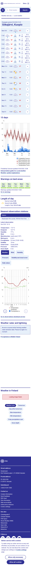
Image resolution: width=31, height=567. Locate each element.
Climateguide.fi (5, 514)
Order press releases (7, 504)
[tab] (5, 252)
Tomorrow (21, 405)
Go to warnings (6, 192)
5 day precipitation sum (15, 419)
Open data (4, 525)
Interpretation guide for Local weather (13, 171)
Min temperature (15, 416)
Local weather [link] (18, 16)
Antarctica (4, 529)
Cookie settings (5, 507)
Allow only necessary (15, 557)
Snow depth (15, 423)
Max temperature (15, 412)
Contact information (6, 494)
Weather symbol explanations (10, 173)
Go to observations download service (13, 317)
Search (25, 10)
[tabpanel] (15, 289)
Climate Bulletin (5, 516)
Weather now (10, 405)
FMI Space (4, 519)
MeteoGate (4, 523)
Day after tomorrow (15, 409)
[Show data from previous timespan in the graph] (5, 311)
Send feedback (5, 496)
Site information (5, 500)
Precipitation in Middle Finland (10, 337)
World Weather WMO (7, 521)
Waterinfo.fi (4, 527)
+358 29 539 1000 (6, 488)
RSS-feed (4, 498)
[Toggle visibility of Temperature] (13, 308)
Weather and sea (6, 16)
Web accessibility (6, 502)
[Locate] (3, 10)
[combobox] (14, 10)
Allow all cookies (15, 562)
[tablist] (15, 258)
